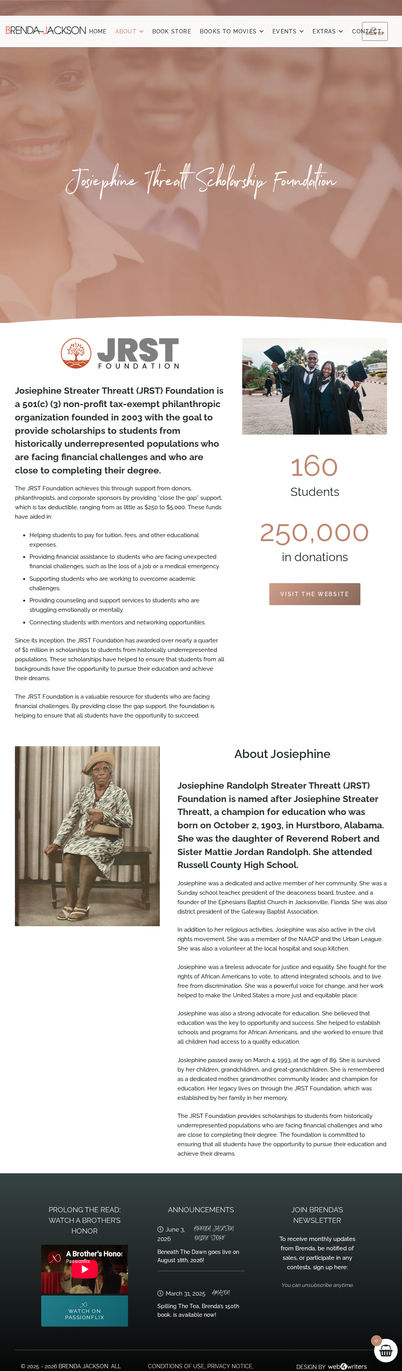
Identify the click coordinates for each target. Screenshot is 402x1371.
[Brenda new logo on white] (46, 30)
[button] (141, 31)
